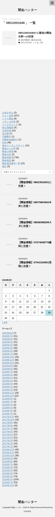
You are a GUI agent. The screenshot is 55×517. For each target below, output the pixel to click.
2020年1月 (7, 354)
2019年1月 (7, 390)
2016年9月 (7, 458)
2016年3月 (7, 476)
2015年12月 (8, 485)
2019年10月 (8, 363)
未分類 (5, 133)
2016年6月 (7, 467)
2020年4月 (7, 345)
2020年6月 (7, 339)
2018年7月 (7, 402)
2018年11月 (8, 396)
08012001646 (26, 43)
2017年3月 (7, 440)
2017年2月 (7, 443)
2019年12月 (8, 357)
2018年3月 (7, 411)
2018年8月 (7, 399)
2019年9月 (7, 366)
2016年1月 (7, 482)
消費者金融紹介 (10, 139)
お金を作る (7, 112)
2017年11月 (8, 417)
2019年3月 (7, 384)
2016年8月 (7, 461)
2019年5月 (7, 378)
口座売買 (6, 130)
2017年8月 (7, 425)
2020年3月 (7, 348)
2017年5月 (7, 434)
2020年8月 (7, 333)
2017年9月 (7, 422)
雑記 (4, 166)
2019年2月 (7, 387)
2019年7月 (7, 372)
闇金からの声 (9, 148)
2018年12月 (8, 393)
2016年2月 (7, 479)
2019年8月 (7, 369)
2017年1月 (7, 446)
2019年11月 (8, 360)
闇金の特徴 (7, 151)
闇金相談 (6, 160)
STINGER (27, 511)
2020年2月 (7, 351)
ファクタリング (10, 124)
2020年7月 (7, 336)
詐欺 (4, 142)
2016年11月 (8, 452)
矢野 (41, 43)
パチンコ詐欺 (9, 121)
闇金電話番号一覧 (11, 163)
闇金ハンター (27, 10)
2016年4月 (7, 473)
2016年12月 (8, 449)
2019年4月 (7, 381)
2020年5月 (7, 342)
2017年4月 (7, 437)
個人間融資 (7, 127)
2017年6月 (7, 431)
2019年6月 (7, 375)
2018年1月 (7, 414)
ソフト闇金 (7, 118)
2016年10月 (8, 455)
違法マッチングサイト (13, 145)
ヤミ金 (35, 43)
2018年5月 (7, 405)
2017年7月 (7, 428)
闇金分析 (6, 154)
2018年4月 (7, 408)
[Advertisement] (23, 88)
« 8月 (4, 322)
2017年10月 (8, 419)
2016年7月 (7, 464)
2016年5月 (7, 470)
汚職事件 (6, 136)
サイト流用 (7, 115)
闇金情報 (37, 40)
